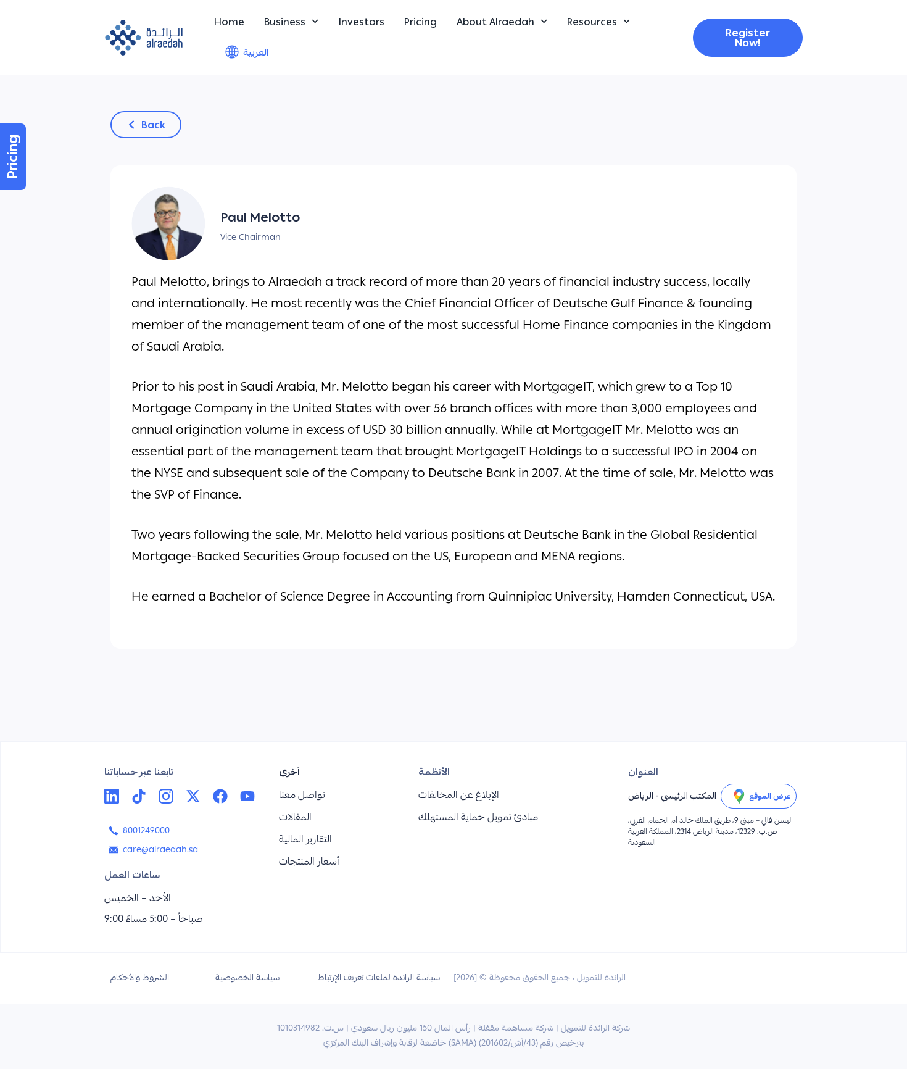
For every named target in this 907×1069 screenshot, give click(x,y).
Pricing (420, 21)
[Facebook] (220, 796)
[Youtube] (247, 796)
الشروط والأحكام (139, 978)
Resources (592, 21)
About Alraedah (495, 21)
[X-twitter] (193, 796)
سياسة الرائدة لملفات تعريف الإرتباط (379, 978)
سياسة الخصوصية (247, 978)
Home (229, 21)
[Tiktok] (138, 796)
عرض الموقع (770, 796)
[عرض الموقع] (739, 796)
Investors (361, 21)
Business (284, 21)
